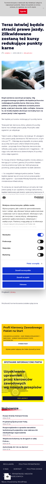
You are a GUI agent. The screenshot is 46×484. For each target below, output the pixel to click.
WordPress (22, 482)
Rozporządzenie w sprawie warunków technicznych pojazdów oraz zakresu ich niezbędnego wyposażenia (20, 430)
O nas (5, 469)
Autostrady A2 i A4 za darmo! (15, 447)
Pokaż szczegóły (33, 263)
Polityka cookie (34, 469)
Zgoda (23, 11)
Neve (4, 482)
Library (13, 292)
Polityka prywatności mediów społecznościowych (18, 475)
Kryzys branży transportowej (15, 416)
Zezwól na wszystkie (23, 270)
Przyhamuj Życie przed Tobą (15, 422)
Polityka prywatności (29, 464)
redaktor (7, 53)
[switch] (40, 241)
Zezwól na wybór (23, 277)
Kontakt (18, 469)
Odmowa (23, 284)
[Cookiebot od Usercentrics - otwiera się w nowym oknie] (34, 197)
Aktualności (28, 53)
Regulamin (8, 464)
